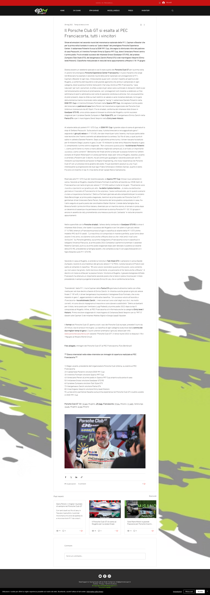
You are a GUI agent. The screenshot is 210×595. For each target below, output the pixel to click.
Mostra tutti (152, 496)
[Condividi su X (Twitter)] (71, 477)
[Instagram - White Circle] (109, 576)
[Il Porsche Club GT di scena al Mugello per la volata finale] (105, 509)
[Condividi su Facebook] (66, 477)
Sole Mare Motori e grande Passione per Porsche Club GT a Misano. (139, 523)
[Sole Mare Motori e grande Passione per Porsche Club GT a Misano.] (140, 509)
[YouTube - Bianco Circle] (100, 576)
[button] (160, 2)
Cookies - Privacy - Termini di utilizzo (105, 584)
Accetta (200, 591)
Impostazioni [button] (177, 591)
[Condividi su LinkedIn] (76, 477)
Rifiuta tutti (189, 591)
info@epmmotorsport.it (123, 582)
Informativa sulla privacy (95, 591)
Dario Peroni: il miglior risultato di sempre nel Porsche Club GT (69, 505)
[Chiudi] (207, 591)
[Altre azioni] (144, 24)
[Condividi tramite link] (82, 477)
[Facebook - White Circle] (104, 576)
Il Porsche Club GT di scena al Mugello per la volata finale (104, 523)
